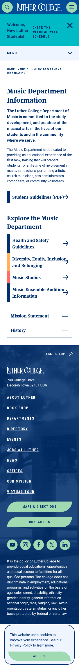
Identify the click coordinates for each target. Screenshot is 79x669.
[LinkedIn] (65, 545)
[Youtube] (12, 545)
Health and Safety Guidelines (30, 243)
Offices (15, 471)
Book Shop (18, 408)
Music (24, 69)
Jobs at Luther (23, 450)
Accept (39, 656)
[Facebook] (38, 545)
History (18, 330)
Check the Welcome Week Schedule (45, 32)
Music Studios (26, 277)
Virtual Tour (20, 492)
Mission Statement (30, 315)
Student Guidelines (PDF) (38, 197)
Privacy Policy (21, 645)
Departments (20, 418)
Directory (17, 429)
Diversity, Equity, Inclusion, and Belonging (40, 261)
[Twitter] (52, 545)
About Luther (21, 397)
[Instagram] (25, 545)
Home (11, 69)
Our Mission (19, 481)
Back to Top (54, 354)
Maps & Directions (39, 506)
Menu (12, 53)
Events (14, 439)
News (12, 460)
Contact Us (39, 522)
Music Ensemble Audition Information (38, 292)
